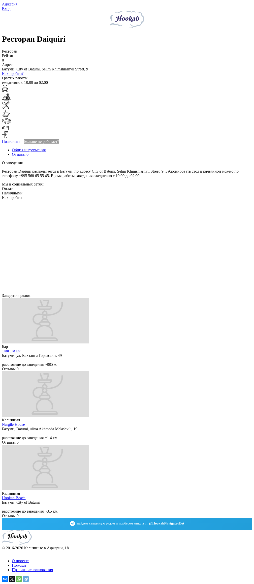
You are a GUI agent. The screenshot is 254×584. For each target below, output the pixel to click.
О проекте (20, 561)
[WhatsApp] (19, 579)
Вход (6, 8)
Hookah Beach (14, 498)
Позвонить (11, 141)
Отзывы (20, 154)
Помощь (19, 565)
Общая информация (29, 150)
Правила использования (32, 570)
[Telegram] (26, 579)
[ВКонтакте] (5, 579)
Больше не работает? (41, 141)
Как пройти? (13, 73)
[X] (12, 579)
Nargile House (13, 424)
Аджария (9, 4)
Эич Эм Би (11, 351)
